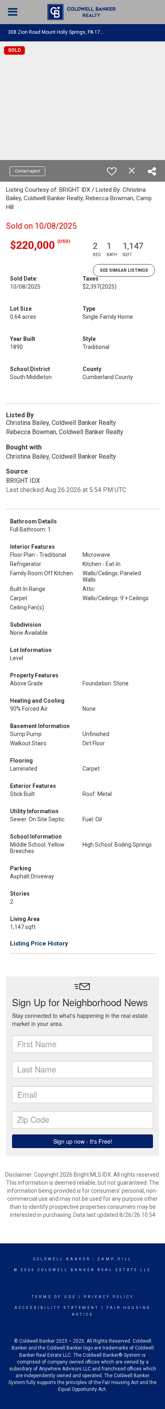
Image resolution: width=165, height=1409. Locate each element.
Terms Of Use (54, 1297)
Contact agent (27, 171)
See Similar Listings (124, 270)
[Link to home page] (83, 12)
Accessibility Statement (56, 1308)
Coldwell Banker (62, 1259)
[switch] (112, 171)
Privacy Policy (109, 1297)
